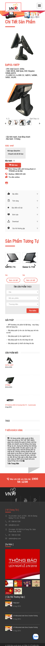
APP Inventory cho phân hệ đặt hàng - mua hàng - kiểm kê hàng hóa (23, 325)
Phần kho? (16, 600)
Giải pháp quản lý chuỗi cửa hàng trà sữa (21, 343)
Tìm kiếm (32, 311)
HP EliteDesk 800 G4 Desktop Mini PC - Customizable (20, 405)
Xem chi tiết (12, 280)
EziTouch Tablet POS (10, 268)
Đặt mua (14, 165)
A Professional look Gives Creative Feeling (25, 613)
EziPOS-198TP (9, 365)
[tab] (22, 193)
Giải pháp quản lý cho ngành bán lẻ (19, 336)
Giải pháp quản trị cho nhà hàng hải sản (20, 339)
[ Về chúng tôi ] (12, 507)
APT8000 (7, 385)
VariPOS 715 (26, 266)
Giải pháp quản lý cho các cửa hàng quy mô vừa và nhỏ (22, 331)
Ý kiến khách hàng (14, 430)
